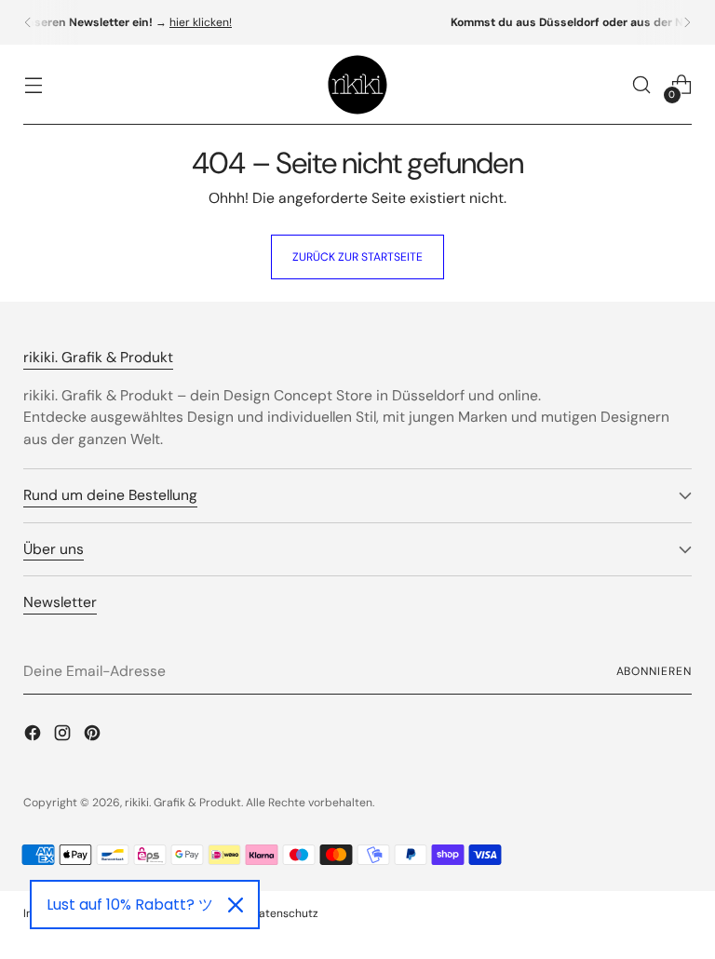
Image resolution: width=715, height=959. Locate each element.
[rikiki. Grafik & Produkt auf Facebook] (34, 735)
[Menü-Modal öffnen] (33, 85)
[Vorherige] (27, 22)
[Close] (235, 905)
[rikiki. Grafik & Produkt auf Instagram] (64, 735)
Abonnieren (654, 671)
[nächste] (687, 22)
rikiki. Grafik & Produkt (183, 802)
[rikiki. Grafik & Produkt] (357, 84)
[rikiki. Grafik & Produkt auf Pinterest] (94, 735)
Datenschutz (284, 913)
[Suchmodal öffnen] (642, 85)
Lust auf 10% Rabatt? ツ (130, 904)
